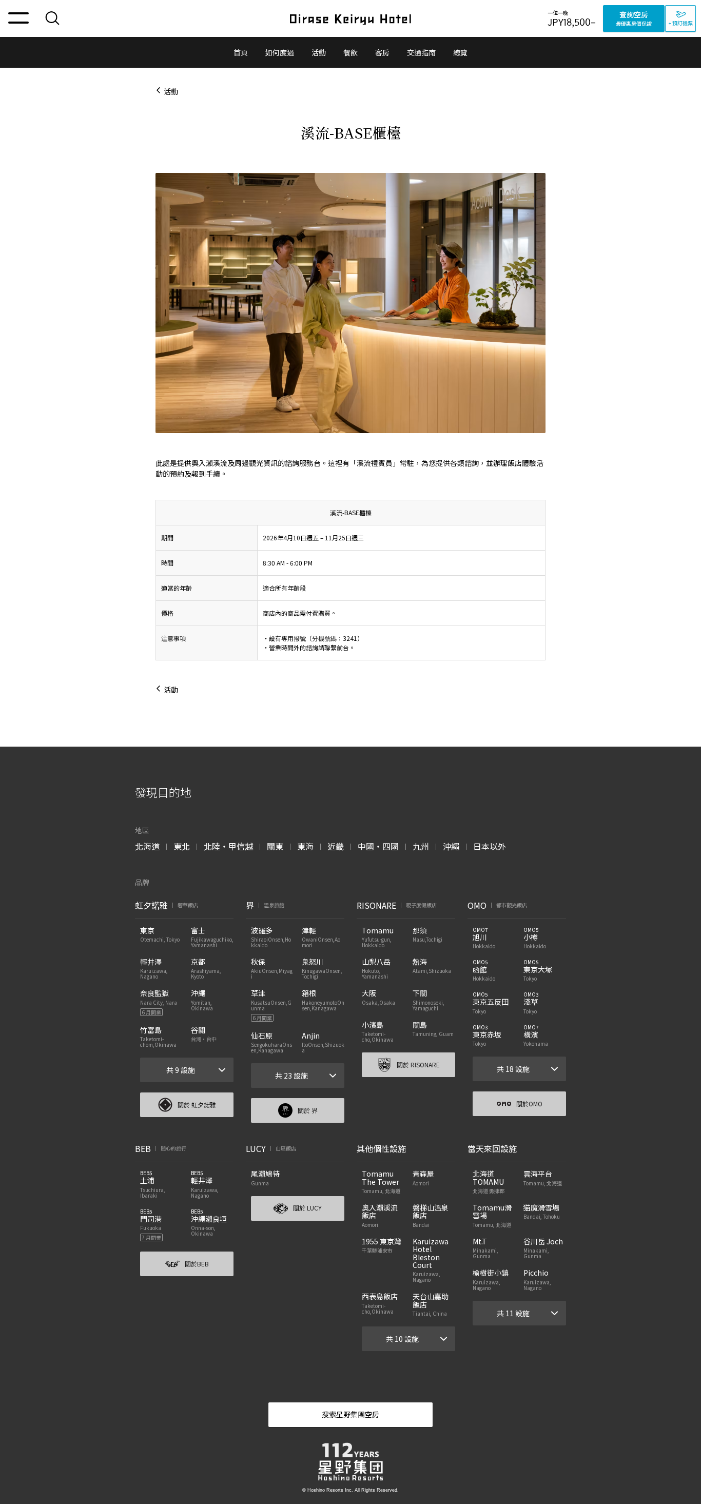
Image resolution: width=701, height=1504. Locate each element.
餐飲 (350, 52)
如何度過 (279, 52)
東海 (305, 846)
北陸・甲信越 (228, 846)
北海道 (147, 846)
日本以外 (489, 846)
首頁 (240, 52)
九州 (421, 846)
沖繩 (451, 846)
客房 (382, 52)
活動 (318, 52)
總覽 (460, 52)
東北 (181, 846)
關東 (275, 846)
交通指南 (421, 52)
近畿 (335, 846)
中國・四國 (378, 846)
